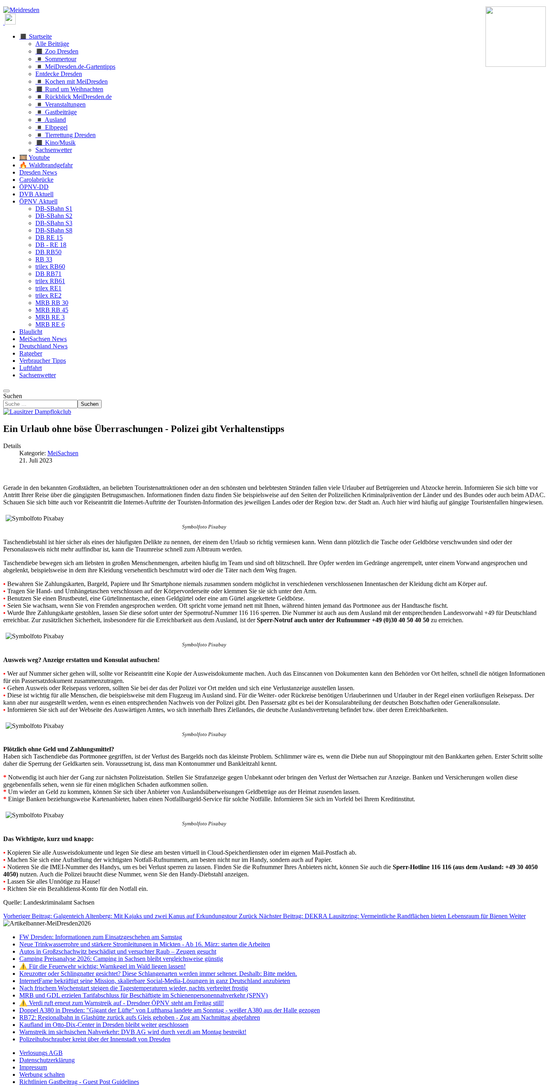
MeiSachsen (62, 453)
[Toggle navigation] (6, 391)
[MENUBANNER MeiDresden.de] (21, 9)
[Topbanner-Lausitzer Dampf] (37, 411)
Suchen (12, 396)
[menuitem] (41, 1052)
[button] (35, 36)
